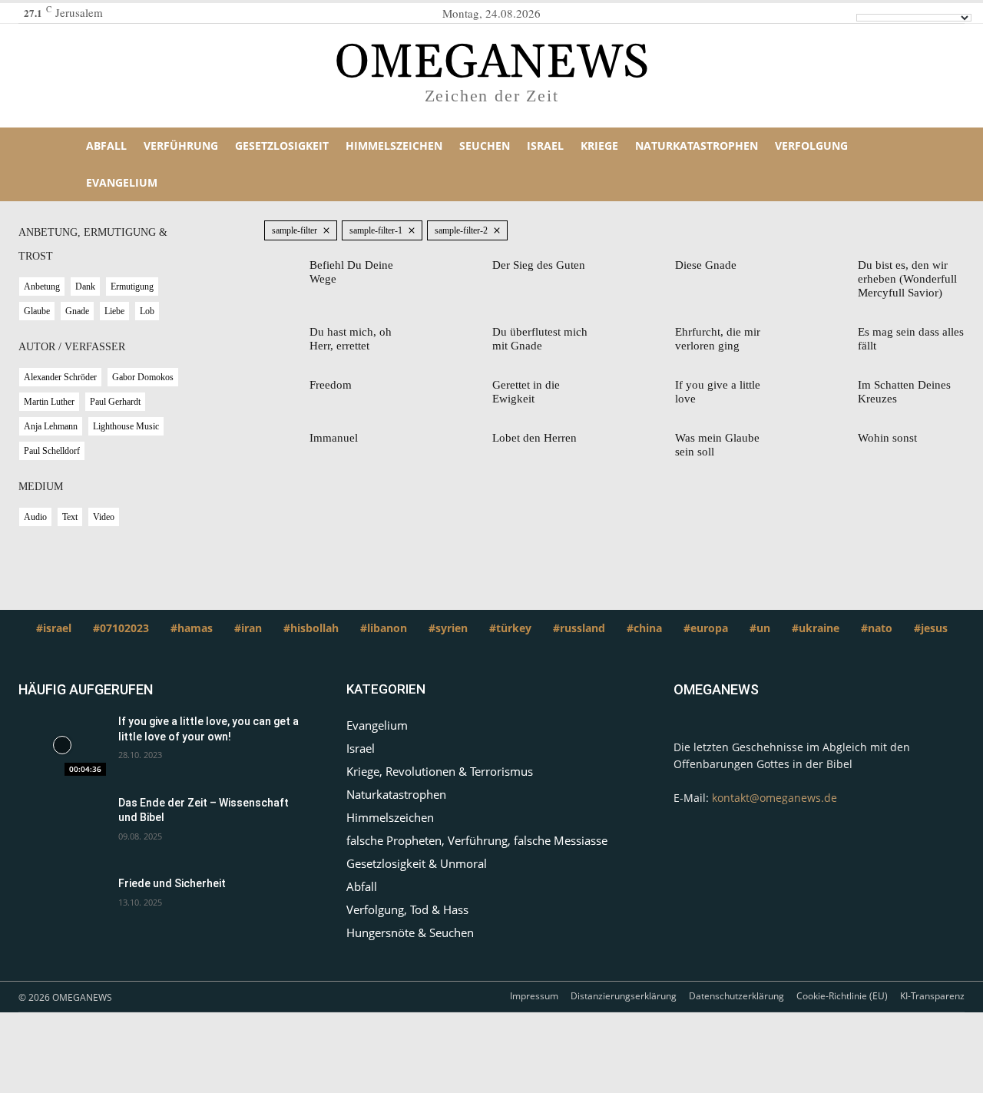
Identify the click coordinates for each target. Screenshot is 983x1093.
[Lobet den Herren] (469, 440)
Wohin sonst (887, 438)
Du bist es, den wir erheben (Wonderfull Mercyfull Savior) (907, 279)
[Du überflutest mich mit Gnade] (469, 334)
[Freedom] (286, 387)
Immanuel (333, 438)
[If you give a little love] (652, 387)
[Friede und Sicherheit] (62, 907)
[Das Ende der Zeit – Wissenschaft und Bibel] (62, 826)
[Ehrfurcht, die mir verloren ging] (652, 334)
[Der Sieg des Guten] (469, 267)
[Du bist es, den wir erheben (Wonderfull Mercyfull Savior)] (835, 267)
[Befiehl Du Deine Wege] (286, 267)
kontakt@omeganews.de (774, 797)
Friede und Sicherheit (172, 883)
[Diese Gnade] (652, 267)
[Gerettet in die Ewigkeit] (469, 387)
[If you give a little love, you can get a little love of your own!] (62, 745)
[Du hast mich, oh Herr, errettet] (286, 334)
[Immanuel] (286, 440)
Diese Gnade (705, 265)
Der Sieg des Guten (538, 265)
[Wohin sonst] (835, 440)
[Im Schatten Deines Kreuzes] (835, 387)
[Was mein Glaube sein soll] (652, 440)
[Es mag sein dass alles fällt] (835, 334)
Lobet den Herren (534, 438)
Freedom (330, 385)
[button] (915, 164)
